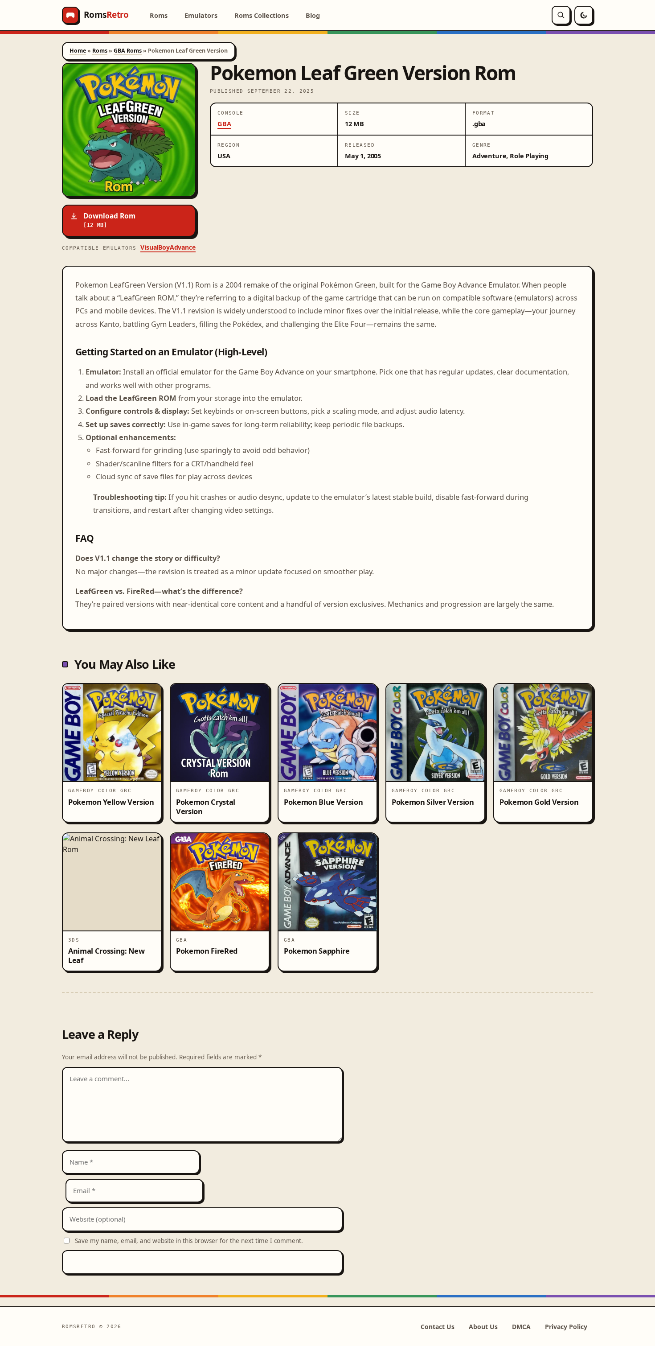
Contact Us (437, 1326)
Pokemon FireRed (206, 951)
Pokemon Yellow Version (111, 802)
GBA (224, 123)
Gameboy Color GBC (99, 790)
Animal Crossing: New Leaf (106, 955)
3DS (73, 940)
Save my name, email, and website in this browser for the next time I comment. (189, 1241)
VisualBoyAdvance (167, 247)
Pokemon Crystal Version (205, 806)
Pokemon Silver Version (433, 802)
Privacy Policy (566, 1326)
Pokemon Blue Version (323, 802)
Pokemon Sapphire (317, 951)
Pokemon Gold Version (538, 802)
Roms (159, 15)
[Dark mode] (583, 15)
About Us (483, 1326)
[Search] (561, 15)
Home (78, 50)
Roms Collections (261, 15)
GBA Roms (128, 50)
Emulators (200, 15)
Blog (313, 15)
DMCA (521, 1326)
